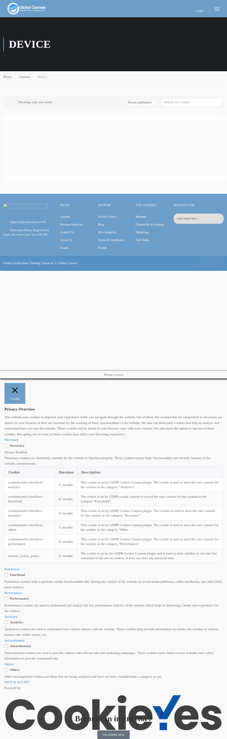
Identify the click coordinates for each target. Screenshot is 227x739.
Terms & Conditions (110, 240)
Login (200, 10)
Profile (102, 248)
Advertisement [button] (14, 640)
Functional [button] (11, 569)
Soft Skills (142, 240)
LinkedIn (208, 262)
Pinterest (217, 262)
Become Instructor (71, 224)
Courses (24, 77)
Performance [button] (13, 593)
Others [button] (9, 664)
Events (64, 248)
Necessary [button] (11, 440)
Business (141, 216)
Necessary (17, 445)
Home (7, 77)
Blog (101, 224)
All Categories (107, 232)
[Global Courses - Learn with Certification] (27, 8)
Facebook (199, 262)
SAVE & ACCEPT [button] (16, 682)
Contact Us (67, 232)
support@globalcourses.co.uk (28, 222)
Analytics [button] (11, 616)
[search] (218, 102)
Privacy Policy (107, 216)
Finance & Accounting (150, 224)
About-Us (66, 240)
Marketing (142, 232)
